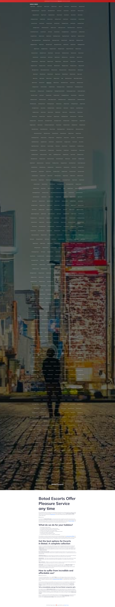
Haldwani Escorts (80, 175)
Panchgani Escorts (71, 340)
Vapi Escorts (81, 454)
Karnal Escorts (34, 226)
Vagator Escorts (60, 454)
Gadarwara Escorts (43, 154)
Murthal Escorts (72, 302)
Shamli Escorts (82, 395)
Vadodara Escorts (52, 454)
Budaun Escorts (56, 82)
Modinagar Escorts (50, 294)
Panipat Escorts (51, 344)
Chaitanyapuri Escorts (60, 86)
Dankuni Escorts (56, 116)
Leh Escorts (42, 260)
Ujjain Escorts (49, 450)
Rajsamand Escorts (59, 370)
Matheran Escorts (35, 285)
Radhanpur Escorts (57, 366)
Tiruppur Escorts (69, 442)
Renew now (60, 1)
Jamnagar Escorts (34, 205)
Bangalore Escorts (44, 48)
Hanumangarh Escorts (66, 179)
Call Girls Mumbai (44, 86)
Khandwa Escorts (57, 230)
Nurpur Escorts (66, 332)
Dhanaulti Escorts (66, 124)
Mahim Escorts (80, 268)
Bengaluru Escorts (34, 65)
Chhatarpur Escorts (33, 99)
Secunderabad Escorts (45, 395)
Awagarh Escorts (74, 31)
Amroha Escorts (56, 23)
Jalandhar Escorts (50, 201)
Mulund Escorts (64, 298)
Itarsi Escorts (65, 196)
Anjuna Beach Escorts (71, 27)
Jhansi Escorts (34, 209)
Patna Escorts (42, 353)
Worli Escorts (49, 471)
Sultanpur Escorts (63, 421)
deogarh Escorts (82, 120)
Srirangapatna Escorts (36, 421)
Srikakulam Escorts (54, 416)
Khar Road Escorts (73, 230)
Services (66, 395)
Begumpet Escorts (35, 61)
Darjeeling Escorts (73, 116)
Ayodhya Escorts (82, 31)
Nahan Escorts (46, 315)
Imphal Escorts (44, 196)
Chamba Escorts (33, 91)
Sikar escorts (51, 404)
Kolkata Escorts (35, 243)
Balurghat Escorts (49, 44)
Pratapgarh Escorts (36, 361)
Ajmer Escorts (73, 10)
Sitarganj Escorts (35, 412)
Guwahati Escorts (35, 175)
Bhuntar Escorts (72, 74)
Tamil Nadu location (71, 425)
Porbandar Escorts (60, 357)
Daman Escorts (80, 112)
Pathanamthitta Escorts (61, 349)
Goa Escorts (74, 158)
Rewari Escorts (56, 378)
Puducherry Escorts (70, 361)
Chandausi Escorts (41, 91)
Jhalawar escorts (81, 205)
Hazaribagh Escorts (60, 184)
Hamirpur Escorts (34, 179)
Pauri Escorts (49, 353)
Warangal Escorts (41, 471)
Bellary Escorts (65, 61)
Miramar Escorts (82, 289)
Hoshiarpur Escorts (45, 192)
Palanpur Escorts (42, 340)
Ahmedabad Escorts (51, 10)
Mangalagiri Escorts (72, 277)
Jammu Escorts (80, 201)
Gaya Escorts (73, 154)
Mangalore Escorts (81, 277)
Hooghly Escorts (70, 188)
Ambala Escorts (50, 19)
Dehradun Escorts (66, 120)
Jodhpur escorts (71, 209)
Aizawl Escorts (66, 10)
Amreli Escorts (41, 23)
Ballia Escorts (41, 44)
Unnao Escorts (62, 450)
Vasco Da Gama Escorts (57, 459)
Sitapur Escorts (78, 408)
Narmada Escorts (73, 323)
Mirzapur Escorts (34, 294)
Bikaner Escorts (49, 78)
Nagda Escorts (65, 311)
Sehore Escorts (53, 395)
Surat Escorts (70, 421)
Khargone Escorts (52, 234)
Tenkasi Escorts (75, 429)
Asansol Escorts (56, 31)
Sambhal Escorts (74, 387)
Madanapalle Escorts (70, 264)
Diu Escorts (73, 137)
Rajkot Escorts (44, 370)
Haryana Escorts (44, 184)
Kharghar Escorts (44, 234)
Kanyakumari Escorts (71, 222)
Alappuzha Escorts (36, 14)
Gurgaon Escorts (64, 171)
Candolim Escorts (52, 86)
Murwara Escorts (80, 302)
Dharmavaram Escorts (79, 129)
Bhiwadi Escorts (42, 74)
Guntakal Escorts (81, 167)
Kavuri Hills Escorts (41, 230)
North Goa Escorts (59, 332)
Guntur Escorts (41, 171)
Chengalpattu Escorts (65, 95)
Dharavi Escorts (52, 129)
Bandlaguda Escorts (81, 44)
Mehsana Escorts (48, 289)
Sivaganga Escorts (43, 412)
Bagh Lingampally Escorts (36, 40)
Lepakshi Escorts (49, 260)
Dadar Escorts (43, 112)
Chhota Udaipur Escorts (52, 99)
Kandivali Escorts (34, 222)
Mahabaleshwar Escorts (61, 268)
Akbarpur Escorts (80, 10)
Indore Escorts (51, 196)
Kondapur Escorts (65, 243)
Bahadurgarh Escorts (46, 40)
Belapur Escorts (42, 61)
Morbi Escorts (81, 294)
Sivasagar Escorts (52, 412)
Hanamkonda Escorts (56, 179)
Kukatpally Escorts (50, 251)
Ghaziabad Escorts (34, 158)
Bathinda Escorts (65, 57)
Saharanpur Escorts (42, 387)
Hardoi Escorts (81, 179)
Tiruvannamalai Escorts (78, 442)
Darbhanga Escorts (64, 116)
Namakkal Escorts (63, 319)
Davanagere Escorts (48, 120)
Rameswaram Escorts (79, 370)
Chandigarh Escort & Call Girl (59, 91)
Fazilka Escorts (66, 150)
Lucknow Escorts (81, 260)
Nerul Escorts (33, 332)
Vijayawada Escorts (61, 463)
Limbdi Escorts (56, 260)
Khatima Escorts (59, 234)
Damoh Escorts (34, 116)
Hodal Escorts (58, 188)
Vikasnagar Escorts (79, 463)
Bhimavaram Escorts (62, 69)
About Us (60, 6)
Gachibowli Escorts (34, 154)
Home (64, 188)
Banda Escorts (66, 44)
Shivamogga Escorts (78, 399)
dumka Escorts (51, 141)
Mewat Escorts (55, 289)
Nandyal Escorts (70, 319)
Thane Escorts (54, 433)
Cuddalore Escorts (35, 112)
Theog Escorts (77, 433)
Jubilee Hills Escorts (51, 213)
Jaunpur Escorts (56, 205)
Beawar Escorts (79, 57)
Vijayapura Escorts (43, 463)
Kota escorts (73, 243)
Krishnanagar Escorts (35, 251)
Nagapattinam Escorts (50, 311)
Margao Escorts (66, 281)
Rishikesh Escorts (72, 378)
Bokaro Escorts (34, 82)
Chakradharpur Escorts (79, 86)
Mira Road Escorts (74, 289)
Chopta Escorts (82, 103)
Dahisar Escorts (50, 112)
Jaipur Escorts (80, 196)
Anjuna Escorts (79, 27)
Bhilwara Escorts (54, 69)
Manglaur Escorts (42, 281)
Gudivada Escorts (34, 167)
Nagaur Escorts (58, 311)
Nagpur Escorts (81, 311)
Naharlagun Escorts (54, 315)
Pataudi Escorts (52, 349)
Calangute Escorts (35, 86)
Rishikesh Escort (64, 378)
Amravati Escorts (81, 19)
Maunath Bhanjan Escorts (52, 285)
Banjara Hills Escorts (69, 48)
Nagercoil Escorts (73, 311)
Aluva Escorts (66, 14)
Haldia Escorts (72, 175)
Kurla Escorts (74, 251)
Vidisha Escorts (35, 463)
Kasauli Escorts (58, 226)
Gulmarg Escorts (66, 167)
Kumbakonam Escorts (65, 251)
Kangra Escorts (41, 222)
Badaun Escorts (41, 36)
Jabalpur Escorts (72, 196)
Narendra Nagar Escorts (55, 323)
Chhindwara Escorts (42, 99)
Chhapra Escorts (81, 95)
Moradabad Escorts (73, 294)
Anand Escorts (72, 23)
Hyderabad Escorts (79, 192)
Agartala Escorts (74, 6)
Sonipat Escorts (80, 412)
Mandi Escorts (48, 277)
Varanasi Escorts (41, 459)
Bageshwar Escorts (81, 36)
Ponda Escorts (43, 357)
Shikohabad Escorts (54, 399)
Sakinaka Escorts (59, 387)
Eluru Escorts (75, 141)
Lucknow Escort (73, 260)
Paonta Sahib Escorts (59, 344)
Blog (62, 78)
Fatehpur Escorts (51, 150)
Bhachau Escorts (57, 65)
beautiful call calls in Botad (57, 579)
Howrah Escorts (71, 192)
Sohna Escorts (66, 412)
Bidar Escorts (79, 74)
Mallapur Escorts (34, 277)
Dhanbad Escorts (82, 124)
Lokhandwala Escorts (65, 260)
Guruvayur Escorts (72, 171)
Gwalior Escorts (42, 175)
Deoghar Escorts (32, 124)
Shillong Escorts (62, 399)
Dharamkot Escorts (35, 129)
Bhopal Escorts (57, 74)
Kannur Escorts (48, 222)
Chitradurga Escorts (41, 103)
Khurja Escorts (74, 234)
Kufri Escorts (43, 251)
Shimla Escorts (69, 399)
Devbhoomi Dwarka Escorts (49, 124)
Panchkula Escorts (79, 340)
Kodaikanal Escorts (61, 239)
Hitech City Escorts (51, 188)
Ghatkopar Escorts (80, 154)
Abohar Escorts (46, 6)
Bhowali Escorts (65, 74)
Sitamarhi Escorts (71, 408)
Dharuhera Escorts (47, 133)
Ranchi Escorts (65, 374)
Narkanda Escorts (65, 323)
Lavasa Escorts (82, 256)
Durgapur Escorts (67, 141)
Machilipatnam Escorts (51, 264)
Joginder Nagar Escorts (35, 213)
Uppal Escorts (69, 450)
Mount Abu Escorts (48, 298)
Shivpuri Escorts (44, 404)
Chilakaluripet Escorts (71, 99)
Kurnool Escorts (80, 251)
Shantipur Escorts (46, 399)
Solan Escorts (73, 412)
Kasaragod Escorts (42, 226)
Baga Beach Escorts (65, 36)
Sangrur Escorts (47, 391)
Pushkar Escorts (40, 366)
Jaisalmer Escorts (42, 201)
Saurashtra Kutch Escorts (80, 391)
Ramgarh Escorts (34, 374)
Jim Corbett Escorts (58, 209)
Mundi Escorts (34, 302)
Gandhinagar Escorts (57, 154)
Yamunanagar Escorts (57, 471)
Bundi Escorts (72, 82)
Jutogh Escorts (73, 213)
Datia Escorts (80, 116)
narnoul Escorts (80, 323)
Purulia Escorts (32, 366)
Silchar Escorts (57, 404)
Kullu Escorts (58, 251)
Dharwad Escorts (55, 133)
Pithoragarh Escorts (35, 357)
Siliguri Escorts (64, 404)
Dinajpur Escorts (51, 137)
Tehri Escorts (45, 429)
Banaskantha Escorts (57, 44)
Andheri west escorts (61, 27)
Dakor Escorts (64, 112)
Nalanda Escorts (36, 319)
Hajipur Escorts (65, 175)
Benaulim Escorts (80, 61)
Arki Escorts (50, 31)
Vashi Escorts (66, 459)
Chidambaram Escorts (62, 99)
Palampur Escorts (80, 336)
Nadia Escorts (41, 311)
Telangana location (53, 429)
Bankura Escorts (78, 48)
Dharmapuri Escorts (70, 129)
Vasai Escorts (49, 459)
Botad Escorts (49, 82)
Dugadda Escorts (44, 141)
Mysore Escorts (63, 306)
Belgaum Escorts (50, 61)
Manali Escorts (41, 277)
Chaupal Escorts (48, 95)
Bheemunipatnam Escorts (45, 69)
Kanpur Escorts (63, 222)
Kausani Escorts (33, 230)
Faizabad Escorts (72, 146)
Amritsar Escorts (49, 23)
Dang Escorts (49, 116)
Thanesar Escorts (62, 433)
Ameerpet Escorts (73, 19)
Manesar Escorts (64, 277)
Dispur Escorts (66, 137)
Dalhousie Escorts (72, 112)
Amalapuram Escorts (34, 19)
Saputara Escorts (64, 391)
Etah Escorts (58, 146)
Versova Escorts (80, 459)
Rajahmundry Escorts (81, 366)
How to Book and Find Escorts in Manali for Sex (58, 192)
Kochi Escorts (47, 239)
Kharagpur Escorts (81, 230)
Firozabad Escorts (74, 150)
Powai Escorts (80, 357)
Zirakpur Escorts (74, 471)
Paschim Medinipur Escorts (35, 349)
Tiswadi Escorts (35, 446)
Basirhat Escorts (43, 57)
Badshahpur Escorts (56, 36)
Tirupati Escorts (53, 442)
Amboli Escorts (65, 19)
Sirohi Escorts (57, 408)
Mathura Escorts (43, 285)
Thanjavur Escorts (70, 433)
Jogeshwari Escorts (80, 209)
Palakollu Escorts (72, 336)
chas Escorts (41, 95)
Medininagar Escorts (71, 285)
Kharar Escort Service (35, 234)
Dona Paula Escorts (80, 137)
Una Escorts (56, 450)
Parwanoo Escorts (69, 344)
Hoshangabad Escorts (36, 192)
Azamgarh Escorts (34, 36)
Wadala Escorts (33, 471)
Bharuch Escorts (81, 65)
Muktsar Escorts (56, 298)
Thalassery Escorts (38, 433)
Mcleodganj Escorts (62, 285)
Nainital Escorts (70, 315)
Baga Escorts (73, 36)
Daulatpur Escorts (33, 120)
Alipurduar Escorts (51, 14)
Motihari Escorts (40, 298)
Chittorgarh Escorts (74, 103)
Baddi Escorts (48, 36)
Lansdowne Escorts (74, 256)
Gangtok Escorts (65, 154)
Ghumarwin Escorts (50, 158)
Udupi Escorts (80, 446)
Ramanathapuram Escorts (68, 370)
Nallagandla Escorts (54, 319)
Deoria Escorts (40, 124)
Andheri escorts (53, 27)
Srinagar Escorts (80, 416)
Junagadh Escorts (66, 213)
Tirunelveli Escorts (46, 442)
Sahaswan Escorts (51, 387)
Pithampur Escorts (79, 353)
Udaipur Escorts (64, 446)
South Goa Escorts (35, 416)
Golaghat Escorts (81, 158)
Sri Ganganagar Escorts (45, 416)
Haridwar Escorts (37, 184)
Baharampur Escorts (55, 40)
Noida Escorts (40, 332)
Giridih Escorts (67, 158)
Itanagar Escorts (58, 196)
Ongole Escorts (74, 332)
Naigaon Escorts (63, 315)
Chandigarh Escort (49, 91)
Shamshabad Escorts (37, 399)
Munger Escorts (41, 302)
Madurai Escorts (52, 268)
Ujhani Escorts (42, 450)
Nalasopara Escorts (45, 319)
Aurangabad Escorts (65, 31)
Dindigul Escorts (59, 137)
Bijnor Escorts (42, 78)
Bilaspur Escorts (56, 78)
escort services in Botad (70, 536)
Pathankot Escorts (80, 349)
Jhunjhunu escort (41, 209)
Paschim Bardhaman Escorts (79, 344)
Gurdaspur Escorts (56, 171)
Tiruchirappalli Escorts (37, 442)
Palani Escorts (35, 340)
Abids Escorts (32, 6)
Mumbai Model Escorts (80, 298)
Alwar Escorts (80, 14)
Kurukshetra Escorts (40, 256)
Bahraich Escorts (64, 40)
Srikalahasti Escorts (71, 416)
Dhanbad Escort (74, 124)
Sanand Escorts (40, 391)
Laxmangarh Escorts (34, 260)
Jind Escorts (65, 209)
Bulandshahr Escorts (64, 82)
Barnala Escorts (35, 57)
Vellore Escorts (72, 459)
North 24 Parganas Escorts (49, 332)
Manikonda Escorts (50, 281)
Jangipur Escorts (42, 205)
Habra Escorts (50, 175)
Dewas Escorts (58, 124)
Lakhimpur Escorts (58, 256)
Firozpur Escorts (82, 150)
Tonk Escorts (42, 446)
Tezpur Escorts (82, 429)
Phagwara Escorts (57, 353)
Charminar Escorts (34, 95)
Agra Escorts (43, 10)
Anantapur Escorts (81, 23)
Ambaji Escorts (42, 19)
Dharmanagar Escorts (61, 129)
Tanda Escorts (32, 429)
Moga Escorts (58, 294)
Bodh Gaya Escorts (68, 78)
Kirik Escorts (32, 239)
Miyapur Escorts (42, 294)
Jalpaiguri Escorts (65, 201)
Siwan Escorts (59, 412)
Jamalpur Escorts (73, 201)
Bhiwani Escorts (50, 74)
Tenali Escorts (61, 429)
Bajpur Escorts (71, 40)
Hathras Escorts (52, 184)
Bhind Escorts (35, 74)
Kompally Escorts (57, 243)
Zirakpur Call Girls (66, 471)
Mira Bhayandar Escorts (65, 289)
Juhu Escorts (59, 213)
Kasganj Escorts (73, 226)
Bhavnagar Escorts (35, 69)
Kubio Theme (66, 605)
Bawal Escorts (72, 57)
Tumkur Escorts (49, 446)
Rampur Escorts (50, 374)
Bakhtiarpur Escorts (79, 40)
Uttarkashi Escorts (44, 454)
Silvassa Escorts (72, 404)
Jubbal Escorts (43, 213)
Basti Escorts (50, 57)
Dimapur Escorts (43, 137)
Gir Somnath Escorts (59, 158)
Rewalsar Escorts (49, 378)
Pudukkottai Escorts (78, 361)
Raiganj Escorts (73, 366)
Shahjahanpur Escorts (73, 395)
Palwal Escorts (56, 340)
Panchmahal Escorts (43, 344)
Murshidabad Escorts (64, 302)
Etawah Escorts (64, 146)
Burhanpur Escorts (80, 82)
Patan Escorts (45, 349)
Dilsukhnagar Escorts (35, 137)
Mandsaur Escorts (56, 277)
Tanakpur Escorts (80, 425)
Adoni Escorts (66, 6)
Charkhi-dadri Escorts (81, 91)
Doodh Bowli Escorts (35, 141)
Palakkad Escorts (56, 336)
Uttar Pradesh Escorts (78, 450)
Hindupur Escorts (78, 184)
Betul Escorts (50, 65)
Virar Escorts (51, 467)
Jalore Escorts (57, 201)
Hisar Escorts (43, 188)
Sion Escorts (50, 408)
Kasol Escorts (81, 226)
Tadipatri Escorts (55, 425)
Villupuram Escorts (43, 467)
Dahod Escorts (57, 112)
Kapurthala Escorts (80, 222)
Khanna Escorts (65, 230)
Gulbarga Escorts (50, 167)
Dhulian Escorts (78, 133)
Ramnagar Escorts (42, 374)
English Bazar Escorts (35, 146)
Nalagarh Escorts (78, 315)
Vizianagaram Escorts (79, 467)
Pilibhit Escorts (71, 353)
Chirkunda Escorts (33, 103)
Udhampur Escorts (72, 446)
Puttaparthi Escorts (48, 366)
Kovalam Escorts (53, 247)
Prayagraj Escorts (45, 361)
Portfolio (74, 357)
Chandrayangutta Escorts (71, 91)
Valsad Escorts (74, 454)
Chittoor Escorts (58, 103)
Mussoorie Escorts (37, 306)
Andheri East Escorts (45, 27)
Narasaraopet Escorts (35, 323)
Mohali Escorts (65, 294)
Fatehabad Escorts (43, 150)
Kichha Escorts (81, 234)
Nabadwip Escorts (78, 306)
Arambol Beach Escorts (34, 31)
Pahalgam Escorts (48, 336)
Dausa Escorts (40, 120)
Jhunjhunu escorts (49, 209)
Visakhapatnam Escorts (59, 467)
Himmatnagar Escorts (69, 184)
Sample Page (81, 387)
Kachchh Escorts (81, 213)
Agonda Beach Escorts (35, 10)
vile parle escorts (35, 467)
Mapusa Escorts (58, 281)
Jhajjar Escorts (73, 205)
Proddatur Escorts (53, 361)
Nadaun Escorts (34, 311)
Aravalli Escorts (43, 31)
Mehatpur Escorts (40, 289)
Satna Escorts (71, 391)
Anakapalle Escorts (65, 23)
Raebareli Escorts (65, 366)
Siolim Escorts (44, 408)
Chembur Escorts (56, 95)
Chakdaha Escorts (70, 86)
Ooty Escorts (34, 336)
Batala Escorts (57, 57)
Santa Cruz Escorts (55, 391)
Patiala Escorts (35, 353)
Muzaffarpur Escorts (55, 306)
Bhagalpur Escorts (65, 65)
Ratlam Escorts (34, 378)
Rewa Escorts (41, 378)
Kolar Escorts (76, 239)
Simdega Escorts (80, 404)
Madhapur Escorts (35, 268)
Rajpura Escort (51, 370)
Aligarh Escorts (43, 14)
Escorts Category (50, 146)
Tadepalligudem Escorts (36, 425)
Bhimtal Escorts (80, 69)
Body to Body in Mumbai (78, 78)
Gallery (50, 154)
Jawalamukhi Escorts (65, 205)
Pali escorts (49, 340)
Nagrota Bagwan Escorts (38, 315)
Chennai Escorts (73, 95)
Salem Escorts (66, 387)
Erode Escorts (43, 146)
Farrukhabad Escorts (33, 150)
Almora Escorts (59, 14)
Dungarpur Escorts (59, 141)
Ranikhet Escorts (73, 374)
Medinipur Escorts (80, 285)
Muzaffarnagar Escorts (45, 306)
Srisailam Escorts (55, 421)
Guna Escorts (73, 167)
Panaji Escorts (63, 340)
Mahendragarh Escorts (71, 268)
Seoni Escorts (60, 395)
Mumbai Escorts (71, 298)
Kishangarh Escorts (39, 239)
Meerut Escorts (32, 289)
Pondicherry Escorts (51, 357)
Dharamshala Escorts (43, 129)
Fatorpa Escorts (58, 150)
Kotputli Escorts (79, 243)
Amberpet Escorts (58, 19)
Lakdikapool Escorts (49, 256)
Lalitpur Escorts (66, 256)
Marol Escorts (82, 281)
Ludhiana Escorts (42, 264)
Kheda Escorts (67, 234)
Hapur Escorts (74, 179)
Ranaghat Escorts (58, 374)
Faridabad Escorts (80, 146)
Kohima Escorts (69, 239)
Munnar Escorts (48, 302)
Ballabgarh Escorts (34, 44)
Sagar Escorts (34, 387)
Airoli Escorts (59, 10)
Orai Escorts (41, 336)
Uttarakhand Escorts (35, 454)
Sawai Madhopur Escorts (35, 395)
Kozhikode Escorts (69, 247)
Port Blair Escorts (68, 357)
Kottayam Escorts (37, 247)
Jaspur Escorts (49, 205)
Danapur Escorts (42, 116)
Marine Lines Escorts (74, 281)
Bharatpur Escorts (73, 65)
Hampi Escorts (41, 179)
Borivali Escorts (41, 82)
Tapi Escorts (39, 429)
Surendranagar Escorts (79, 421)
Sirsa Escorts (63, 408)
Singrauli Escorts (36, 408)
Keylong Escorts (49, 230)
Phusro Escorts (64, 353)
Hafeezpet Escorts (58, 175)
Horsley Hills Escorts (78, 188)
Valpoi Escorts (67, 454)
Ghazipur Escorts (42, 158)
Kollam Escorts (42, 243)
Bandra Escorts (36, 48)
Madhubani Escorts (44, 268)
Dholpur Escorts (71, 133)
